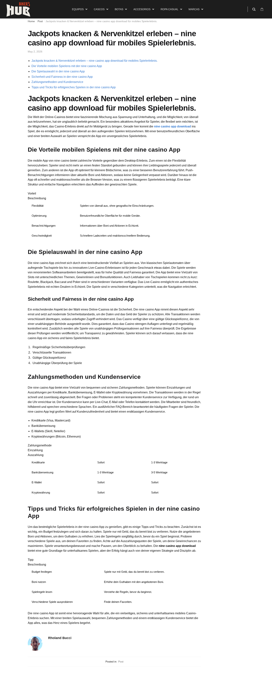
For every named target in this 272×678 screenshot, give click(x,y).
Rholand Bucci (59, 638)
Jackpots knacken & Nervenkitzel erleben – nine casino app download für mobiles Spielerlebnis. (94, 60)
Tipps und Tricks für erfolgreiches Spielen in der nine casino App (73, 87)
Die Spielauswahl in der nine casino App (58, 71)
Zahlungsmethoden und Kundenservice (57, 81)
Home (31, 21)
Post (40, 21)
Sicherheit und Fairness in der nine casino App (62, 76)
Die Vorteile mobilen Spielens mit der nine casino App (66, 66)
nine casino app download (172, 126)
